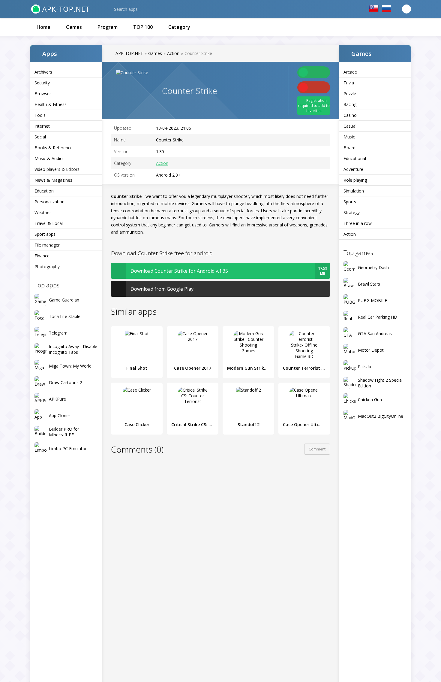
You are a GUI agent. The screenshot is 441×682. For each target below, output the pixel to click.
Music (349, 137)
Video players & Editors (57, 169)
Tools (40, 115)
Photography (47, 266)
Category (179, 27)
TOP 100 (143, 27)
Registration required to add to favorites (314, 105)
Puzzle (350, 93)
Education (44, 191)
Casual (350, 126)
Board (350, 147)
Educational (355, 158)
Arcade (350, 72)
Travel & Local (48, 223)
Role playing (355, 180)
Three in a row (358, 223)
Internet (42, 126)
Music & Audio (48, 158)
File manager (47, 245)
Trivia (349, 83)
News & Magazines (53, 180)
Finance (42, 256)
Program (108, 27)
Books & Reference (53, 147)
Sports (350, 202)
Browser (42, 93)
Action (350, 234)
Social (40, 137)
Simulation (354, 191)
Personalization (49, 202)
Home (43, 27)
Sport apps (45, 234)
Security (42, 83)
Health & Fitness (50, 104)
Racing (350, 104)
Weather (42, 212)
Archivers (43, 72)
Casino (350, 115)
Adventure (353, 169)
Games (74, 27)
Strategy (352, 212)
